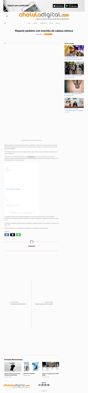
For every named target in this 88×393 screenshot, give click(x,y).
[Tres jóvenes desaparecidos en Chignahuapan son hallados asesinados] (74, 50)
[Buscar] (4, 23)
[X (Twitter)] (12, 234)
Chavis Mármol (31, 156)
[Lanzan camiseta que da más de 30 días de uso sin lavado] (12, 366)
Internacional (43, 23)
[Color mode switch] (7, 16)
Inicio (29, 23)
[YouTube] (48, 385)
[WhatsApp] (18, 234)
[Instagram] (45, 385)
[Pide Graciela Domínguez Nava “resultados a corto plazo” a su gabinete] (74, 103)
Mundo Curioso (48, 34)
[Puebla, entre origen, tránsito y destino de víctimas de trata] (74, 86)
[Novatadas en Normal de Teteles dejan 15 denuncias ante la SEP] (74, 68)
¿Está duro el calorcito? (29, 373)
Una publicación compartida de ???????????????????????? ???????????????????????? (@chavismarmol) (21, 213)
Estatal (51, 23)
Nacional (35, 23)
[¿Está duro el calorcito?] (31, 366)
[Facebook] (6, 234)
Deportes (58, 23)
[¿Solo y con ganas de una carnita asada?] (50, 366)
